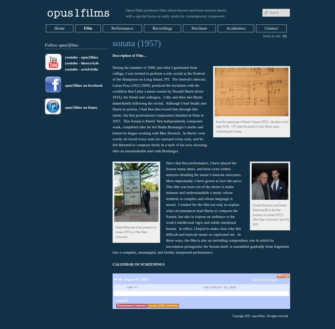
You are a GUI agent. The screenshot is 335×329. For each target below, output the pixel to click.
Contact (271, 28)
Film (88, 28)
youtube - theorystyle (82, 63)
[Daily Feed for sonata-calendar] (287, 276)
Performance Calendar (131, 305)
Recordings (162, 28)
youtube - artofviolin (81, 69)
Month (272, 280)
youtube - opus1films (81, 57)
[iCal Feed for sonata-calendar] (281, 276)
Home (59, 28)
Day (255, 280)
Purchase (199, 28)
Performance (122, 28)
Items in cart (272, 36)
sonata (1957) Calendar (163, 305)
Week (263, 280)
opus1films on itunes (81, 107)
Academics (235, 28)
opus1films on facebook (84, 85)
